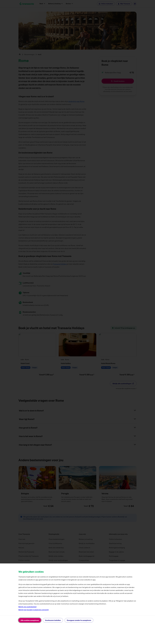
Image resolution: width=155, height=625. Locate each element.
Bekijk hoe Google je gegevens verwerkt (33, 609)
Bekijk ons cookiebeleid (27, 606)
